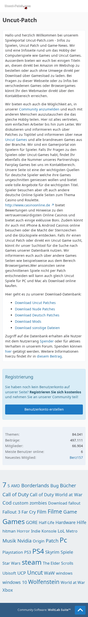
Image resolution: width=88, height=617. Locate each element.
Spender (47, 341)
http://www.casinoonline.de (27, 205)
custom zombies (30, 503)
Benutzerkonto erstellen (44, 409)
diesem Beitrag (49, 356)
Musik (9, 540)
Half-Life (46, 522)
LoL (61, 531)
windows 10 (14, 582)
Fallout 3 (11, 512)
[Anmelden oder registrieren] (69, 6)
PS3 (27, 552)
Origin (38, 541)
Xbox (7, 590)
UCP (21, 573)
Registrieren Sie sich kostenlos (55, 392)
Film (41, 511)
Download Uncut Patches (35, 302)
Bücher (68, 485)
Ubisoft (9, 573)
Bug (54, 485)
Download (57, 503)
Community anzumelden (39, 109)
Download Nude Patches (35, 309)
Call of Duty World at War (56, 494)
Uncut (35, 572)
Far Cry (29, 512)
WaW (49, 573)
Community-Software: (44, 610)
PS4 (38, 551)
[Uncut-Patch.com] (17, 6)
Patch (52, 540)
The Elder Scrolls (58, 563)
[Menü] (82, 6)
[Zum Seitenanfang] (80, 610)
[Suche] (57, 6)
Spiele (67, 552)
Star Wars (11, 563)
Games (13, 521)
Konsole (49, 531)
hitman (9, 531)
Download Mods (28, 321)
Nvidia (24, 540)
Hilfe (81, 522)
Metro (71, 531)
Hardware (65, 522)
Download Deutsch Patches (37, 315)
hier (8, 351)
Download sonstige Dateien (37, 327)
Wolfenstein (43, 582)
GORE (32, 522)
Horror (23, 531)
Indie (35, 531)
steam (32, 562)
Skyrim (52, 552)
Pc (63, 539)
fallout (74, 503)
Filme (55, 511)
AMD (15, 485)
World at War (73, 582)
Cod (6, 502)
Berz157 (76, 457)
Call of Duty (15, 494)
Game (70, 511)
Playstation (12, 552)
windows (64, 573)
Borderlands (35, 485)
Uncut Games (16, 139)
